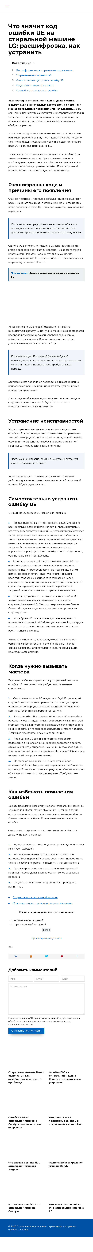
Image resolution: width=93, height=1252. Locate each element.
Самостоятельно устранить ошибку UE (39, 80)
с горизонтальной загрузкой (29, 924)
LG (11, 947)
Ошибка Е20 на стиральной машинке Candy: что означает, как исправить (24, 1122)
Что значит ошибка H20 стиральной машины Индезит (24, 1166)
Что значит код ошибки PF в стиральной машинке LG (66, 1208)
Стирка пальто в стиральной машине (35, 897)
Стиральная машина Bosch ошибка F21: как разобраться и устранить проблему (26, 1077)
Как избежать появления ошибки (37, 90)
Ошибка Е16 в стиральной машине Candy (66, 1164)
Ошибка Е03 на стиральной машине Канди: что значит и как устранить (65, 1077)
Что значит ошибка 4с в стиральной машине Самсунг (24, 1208)
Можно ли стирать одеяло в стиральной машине (42, 903)
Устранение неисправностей (34, 75)
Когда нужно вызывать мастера (35, 85)
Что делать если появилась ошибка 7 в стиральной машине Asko (66, 1121)
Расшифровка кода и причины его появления (44, 70)
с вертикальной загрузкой (27, 920)
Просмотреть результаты (46, 938)
